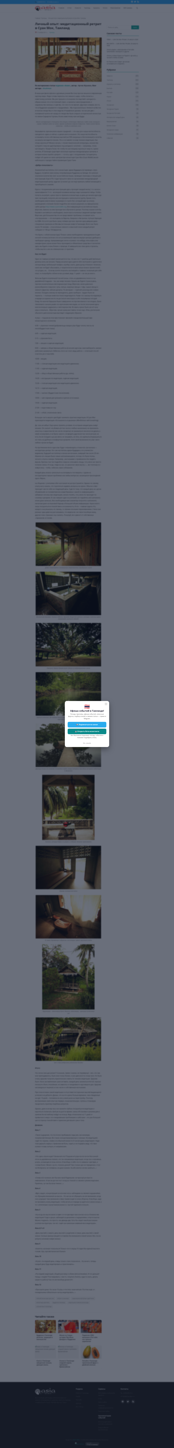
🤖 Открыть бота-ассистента (87, 731)
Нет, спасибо (87, 743)
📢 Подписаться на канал (87, 724)
